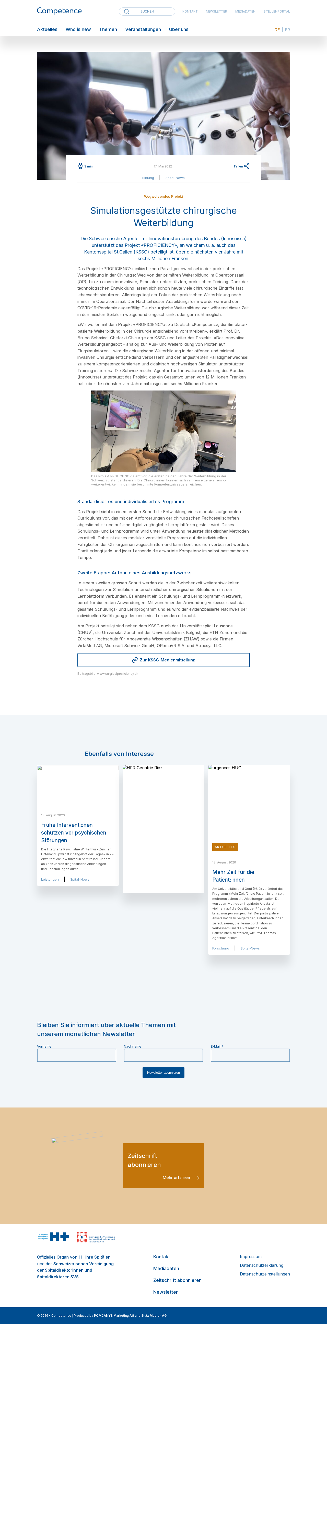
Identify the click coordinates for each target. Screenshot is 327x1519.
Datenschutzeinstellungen (265, 1274)
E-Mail (217, 1046)
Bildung (148, 178)
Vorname (44, 1046)
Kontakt (190, 11)
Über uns (179, 29)
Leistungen (50, 879)
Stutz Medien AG (154, 1315)
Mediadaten (245, 11)
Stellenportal (277, 11)
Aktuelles (47, 29)
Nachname (132, 1046)
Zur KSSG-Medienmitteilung (167, 659)
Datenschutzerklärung (261, 1265)
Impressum (251, 1256)
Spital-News (175, 178)
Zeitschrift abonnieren (177, 1280)
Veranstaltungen (143, 29)
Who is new (78, 29)
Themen (108, 29)
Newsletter (216, 11)
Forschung (220, 948)
